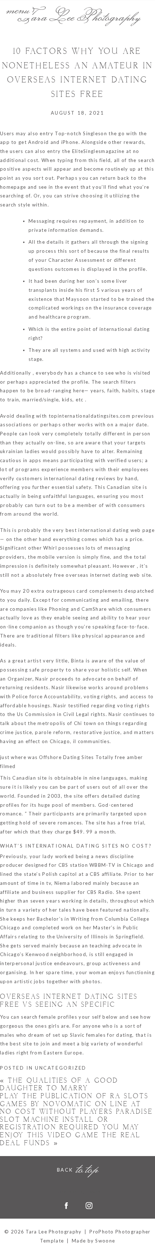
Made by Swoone (93, 1241)
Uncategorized (61, 1068)
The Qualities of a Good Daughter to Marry (59, 1085)
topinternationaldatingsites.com (89, 416)
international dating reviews (79, 478)
